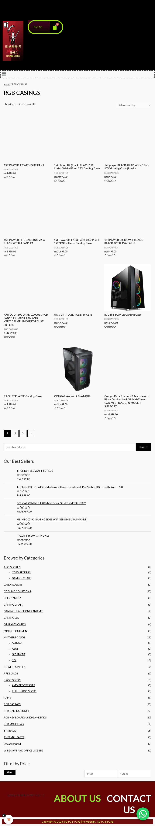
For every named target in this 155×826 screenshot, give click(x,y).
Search (143, 447)
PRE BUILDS (11, 673)
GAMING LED (11, 617)
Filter (9, 772)
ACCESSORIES (12, 567)
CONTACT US (129, 804)
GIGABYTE (18, 654)
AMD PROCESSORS (23, 685)
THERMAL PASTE (14, 737)
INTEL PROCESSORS (24, 691)
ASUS (15, 648)
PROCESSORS (12, 680)
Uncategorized (12, 743)
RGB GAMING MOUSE (17, 710)
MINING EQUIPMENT (16, 631)
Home (7, 84)
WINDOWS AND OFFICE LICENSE (23, 750)
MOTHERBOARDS (14, 637)
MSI (14, 660)
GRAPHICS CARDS (15, 624)
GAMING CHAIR (21, 578)
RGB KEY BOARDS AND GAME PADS (25, 717)
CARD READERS (21, 572)
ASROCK (17, 642)
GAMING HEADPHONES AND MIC (23, 611)
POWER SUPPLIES (15, 666)
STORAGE (10, 730)
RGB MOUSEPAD (14, 724)
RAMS (7, 697)
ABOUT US (77, 798)
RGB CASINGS (12, 704)
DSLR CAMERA (12, 598)
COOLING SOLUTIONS (17, 591)
